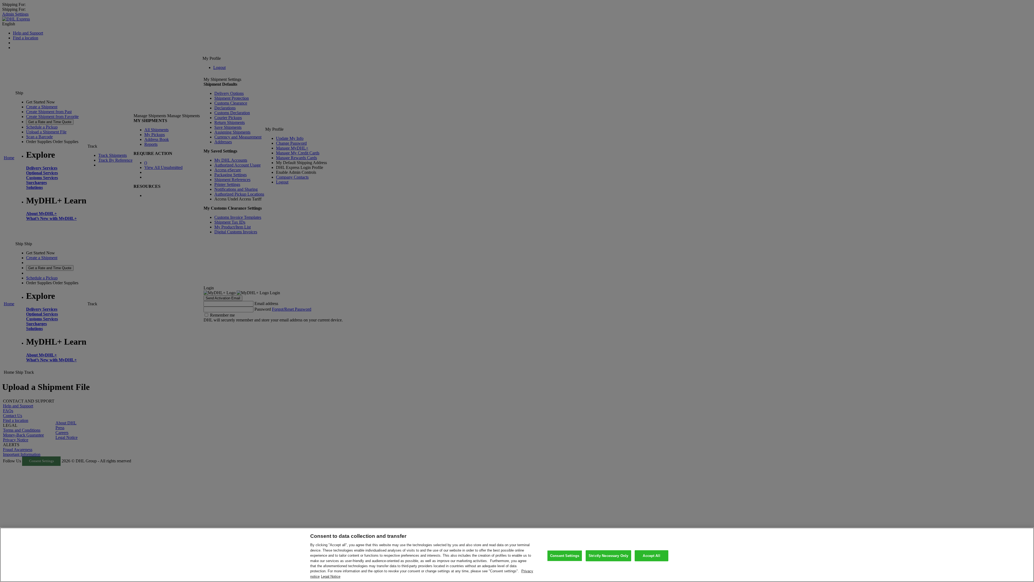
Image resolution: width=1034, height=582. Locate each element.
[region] (517, 555)
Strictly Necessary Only (608, 556)
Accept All (651, 556)
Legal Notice (330, 576)
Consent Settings (564, 556)
